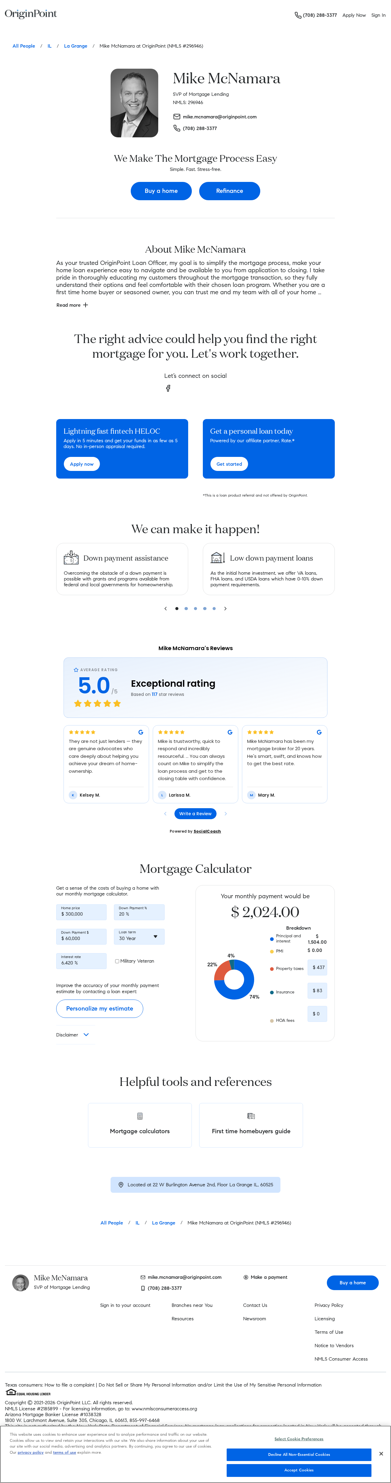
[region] (195, 1454)
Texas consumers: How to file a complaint (49, 1385)
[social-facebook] (168, 388)
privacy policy (31, 1452)
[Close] (381, 1453)
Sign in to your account (125, 1305)
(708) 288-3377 (165, 1288)
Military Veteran (137, 961)
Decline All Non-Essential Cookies (299, 1454)
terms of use (64, 1452)
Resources (183, 1319)
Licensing (325, 1319)
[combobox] (139, 937)
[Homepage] (31, 15)
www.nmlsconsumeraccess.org (164, 1409)
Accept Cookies (299, 1470)
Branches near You (192, 1305)
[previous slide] (165, 608)
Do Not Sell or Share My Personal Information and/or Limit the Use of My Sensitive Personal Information (210, 1385)
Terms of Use (329, 1332)
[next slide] (225, 608)
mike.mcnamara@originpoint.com (184, 1277)
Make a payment (269, 1277)
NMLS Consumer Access (341, 1359)
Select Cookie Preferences (299, 1439)
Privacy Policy (329, 1305)
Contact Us (255, 1305)
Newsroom (254, 1319)
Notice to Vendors (334, 1345)
